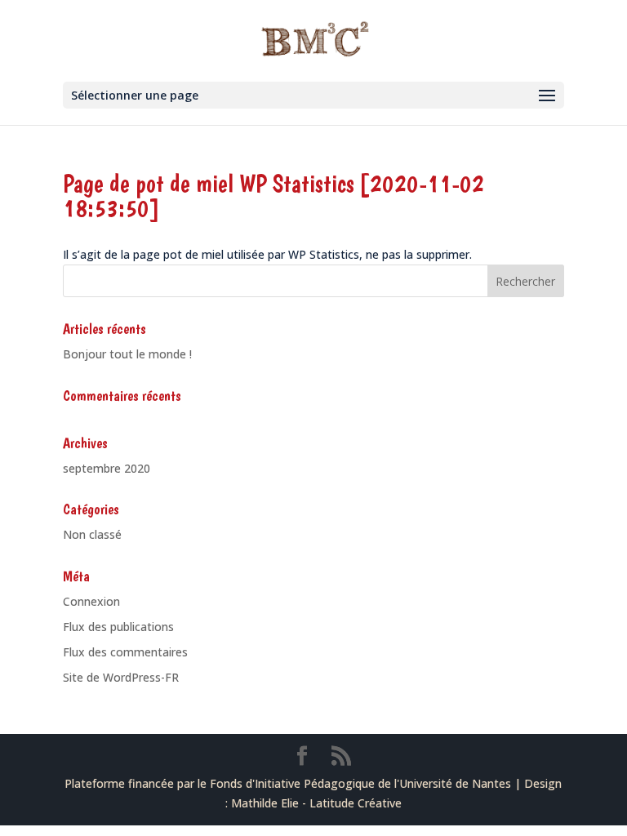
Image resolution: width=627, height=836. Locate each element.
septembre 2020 (106, 468)
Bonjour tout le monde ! (127, 354)
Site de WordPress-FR (121, 677)
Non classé (92, 534)
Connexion (91, 601)
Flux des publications (118, 626)
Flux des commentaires (125, 652)
